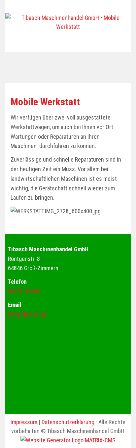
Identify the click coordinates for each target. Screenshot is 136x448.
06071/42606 (24, 291)
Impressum (24, 422)
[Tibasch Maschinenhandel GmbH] (67, 22)
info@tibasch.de (27, 314)
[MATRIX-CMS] (68, 440)
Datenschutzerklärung (68, 422)
